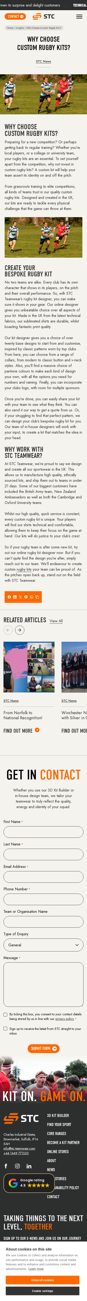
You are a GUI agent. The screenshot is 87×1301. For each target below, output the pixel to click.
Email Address (15, 866)
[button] (19, 630)
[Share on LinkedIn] (15, 597)
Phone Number (16, 889)
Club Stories (56, 1178)
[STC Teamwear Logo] (43, 16)
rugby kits (24, 569)
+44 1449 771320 (16, 1153)
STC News (43, 61)
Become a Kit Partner (63, 1142)
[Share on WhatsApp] (31, 597)
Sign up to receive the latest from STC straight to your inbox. (45, 1031)
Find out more (17, 731)
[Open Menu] (79, 16)
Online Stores (58, 1151)
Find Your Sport (59, 1124)
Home (10, 28)
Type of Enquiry (15, 934)
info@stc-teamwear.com (19, 1148)
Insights (20, 28)
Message (11, 957)
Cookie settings (42, 1291)
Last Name (13, 844)
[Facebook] (5, 1167)
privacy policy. (64, 1018)
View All (56, 621)
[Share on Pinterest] (26, 597)
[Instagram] (17, 1167)
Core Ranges (56, 1133)
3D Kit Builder (58, 1115)
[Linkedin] (29, 1167)
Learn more (36, 1269)
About (51, 1160)
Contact (53, 1197)
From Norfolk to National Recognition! (22, 715)
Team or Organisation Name (25, 911)
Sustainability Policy (63, 1187)
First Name (13, 821)
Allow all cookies (42, 1280)
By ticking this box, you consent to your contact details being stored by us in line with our (45, 1016)
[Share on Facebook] (9, 597)
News (51, 1169)
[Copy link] (37, 597)
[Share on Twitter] (20, 597)
